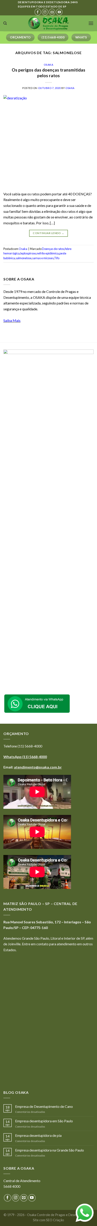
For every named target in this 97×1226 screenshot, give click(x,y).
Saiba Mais (12, 320)
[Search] (5, 23)
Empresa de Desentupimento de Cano (44, 1106)
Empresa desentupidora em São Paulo (44, 1121)
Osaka (48, 64)
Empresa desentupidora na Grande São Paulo (49, 1150)
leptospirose (28, 253)
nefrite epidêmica (48, 253)
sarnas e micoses (43, 258)
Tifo (56, 258)
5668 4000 (11, 1186)
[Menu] (91, 23)
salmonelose (24, 258)
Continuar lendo (48, 233)
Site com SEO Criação (48, 1220)
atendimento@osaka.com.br (38, 767)
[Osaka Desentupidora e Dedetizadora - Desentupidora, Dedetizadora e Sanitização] (48, 23)
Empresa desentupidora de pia (38, 1135)
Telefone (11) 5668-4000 (22, 746)
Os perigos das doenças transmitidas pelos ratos (48, 72)
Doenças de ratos (53, 249)
